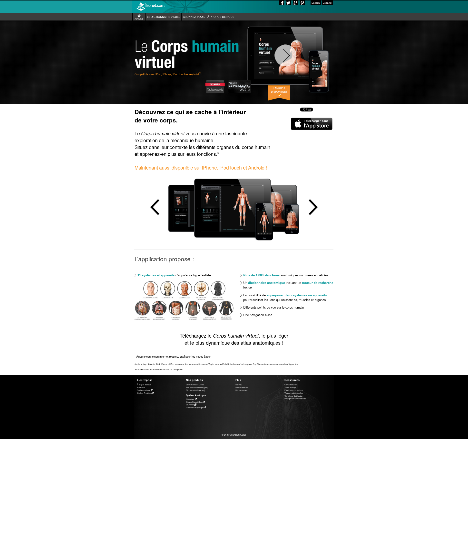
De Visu (238, 385)
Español (327, 2)
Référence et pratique (195, 408)
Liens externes (241, 390)
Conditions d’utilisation (293, 396)
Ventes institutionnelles (293, 393)
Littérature (190, 399)
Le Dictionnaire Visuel (195, 385)
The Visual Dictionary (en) (197, 388)
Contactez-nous (290, 385)
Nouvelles (141, 388)
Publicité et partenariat (293, 390)
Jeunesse (190, 405)
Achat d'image (290, 388)
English (316, 2)
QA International (143, 390)
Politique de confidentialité (295, 399)
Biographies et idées (194, 402)
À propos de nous (144, 385)
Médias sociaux (241, 388)
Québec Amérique (144, 393)
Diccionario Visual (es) (195, 390)
